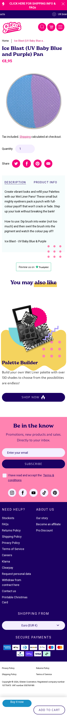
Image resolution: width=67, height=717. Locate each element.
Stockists (8, 518)
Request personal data (16, 574)
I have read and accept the (25, 475)
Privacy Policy (11, 542)
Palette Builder (20, 362)
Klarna (6, 561)
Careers (7, 555)
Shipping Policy (12, 536)
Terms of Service (13, 549)
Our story (42, 518)
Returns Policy (11, 530)
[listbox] (33, 625)
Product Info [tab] (45, 182)
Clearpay (7, 567)
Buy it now (17, 702)
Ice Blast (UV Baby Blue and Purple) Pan (29, 40)
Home (5, 40)
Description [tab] (15, 182)
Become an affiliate (48, 524)
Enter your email (17, 452)
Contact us (9, 591)
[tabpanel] (33, 101)
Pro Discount (44, 530)
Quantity (7, 148)
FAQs (5, 524)
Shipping (25, 136)
